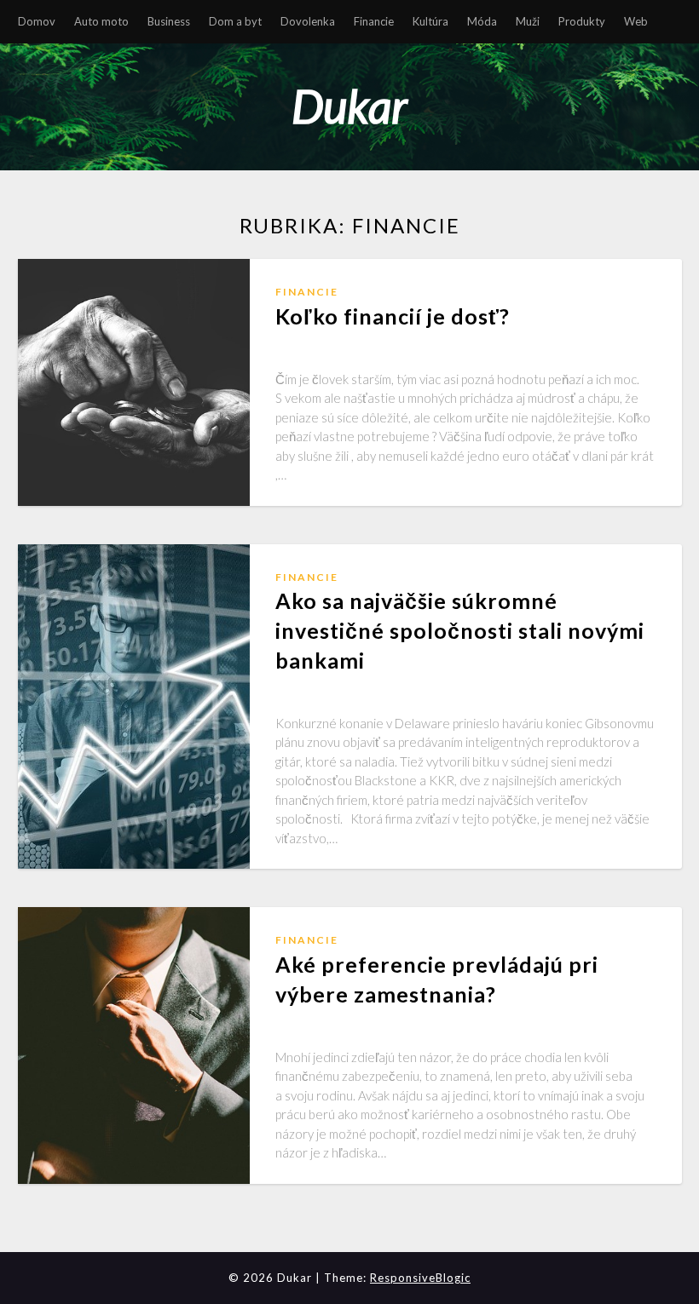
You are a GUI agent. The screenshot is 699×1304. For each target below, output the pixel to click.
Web (636, 21)
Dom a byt (235, 21)
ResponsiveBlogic (420, 1277)
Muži (528, 21)
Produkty (581, 21)
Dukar (349, 106)
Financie (374, 21)
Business (168, 21)
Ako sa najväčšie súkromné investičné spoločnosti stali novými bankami (459, 630)
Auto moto (101, 21)
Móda (482, 21)
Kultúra (430, 21)
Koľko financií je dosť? (392, 316)
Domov (36, 21)
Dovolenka (307, 21)
